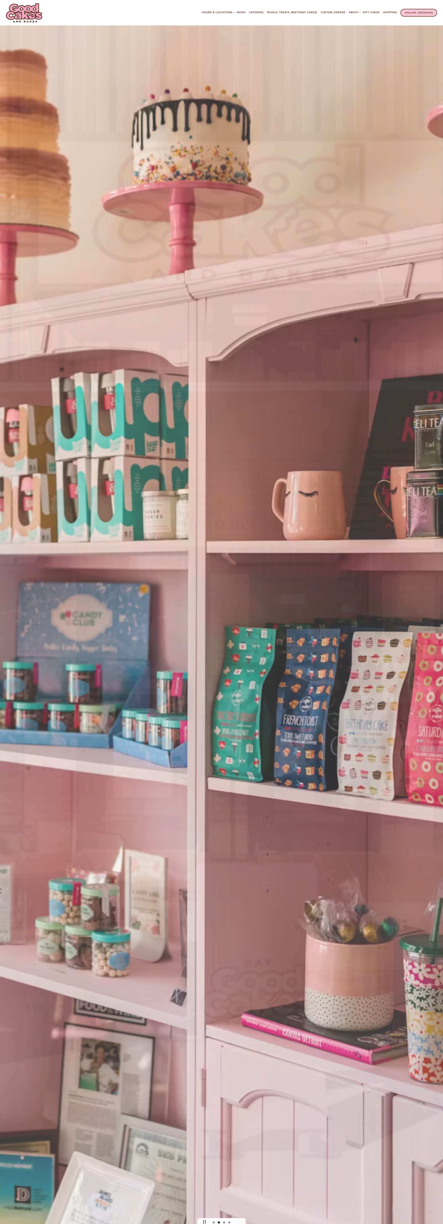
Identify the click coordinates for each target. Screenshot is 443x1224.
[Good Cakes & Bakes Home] (27, 12)
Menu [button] (241, 12)
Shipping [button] (390, 12)
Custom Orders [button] (333, 12)
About (354, 12)
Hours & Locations (217, 12)
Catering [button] (256, 12)
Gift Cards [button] (371, 12)
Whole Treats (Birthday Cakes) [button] (292, 12)
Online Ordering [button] (419, 13)
